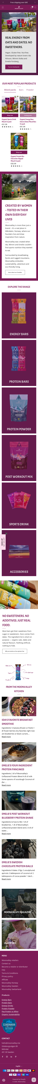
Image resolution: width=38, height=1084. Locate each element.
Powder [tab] (30, 89)
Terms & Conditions (10, 973)
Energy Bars (6, 1000)
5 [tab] (24, 679)
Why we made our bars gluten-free (14, 651)
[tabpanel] (19, 133)
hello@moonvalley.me (11, 1043)
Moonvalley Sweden (10, 986)
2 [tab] (18, 679)
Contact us (6, 963)
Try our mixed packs (13, 67)
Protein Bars (7, 1003)
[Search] (35, 7)
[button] (3, 542)
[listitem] (19, 2)
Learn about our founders (15, 272)
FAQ (3, 970)
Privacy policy (7, 976)
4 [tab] (22, 679)
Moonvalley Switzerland (11, 989)
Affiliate (5, 979)
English (18, 1066)
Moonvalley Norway (10, 983)
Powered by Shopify (19, 1079)
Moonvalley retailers (10, 960)
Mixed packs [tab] (10, 89)
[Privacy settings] (3, 1080)
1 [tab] (16, 679)
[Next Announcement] (35, 2)
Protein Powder (8, 1008)
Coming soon (28, 115)
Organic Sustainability (11, 1014)
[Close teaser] (6, 534)
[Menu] (3, 7)
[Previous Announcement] (3, 2)
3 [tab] (20, 679)
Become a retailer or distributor (15, 967)
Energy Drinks (7, 1005)
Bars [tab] (21, 89)
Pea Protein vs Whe (10, 1011)
